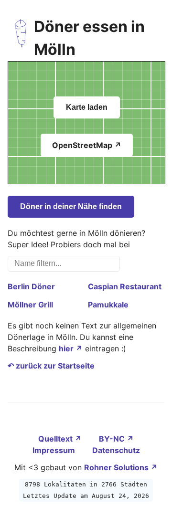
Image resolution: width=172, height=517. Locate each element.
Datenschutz (116, 450)
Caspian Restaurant (124, 286)
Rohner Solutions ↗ (121, 467)
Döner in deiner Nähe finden (71, 206)
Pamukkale (108, 304)
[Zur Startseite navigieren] (21, 38)
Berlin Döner (31, 286)
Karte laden (87, 107)
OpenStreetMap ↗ (86, 145)
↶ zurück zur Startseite (51, 365)
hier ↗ (71, 348)
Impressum (54, 450)
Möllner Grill (30, 304)
